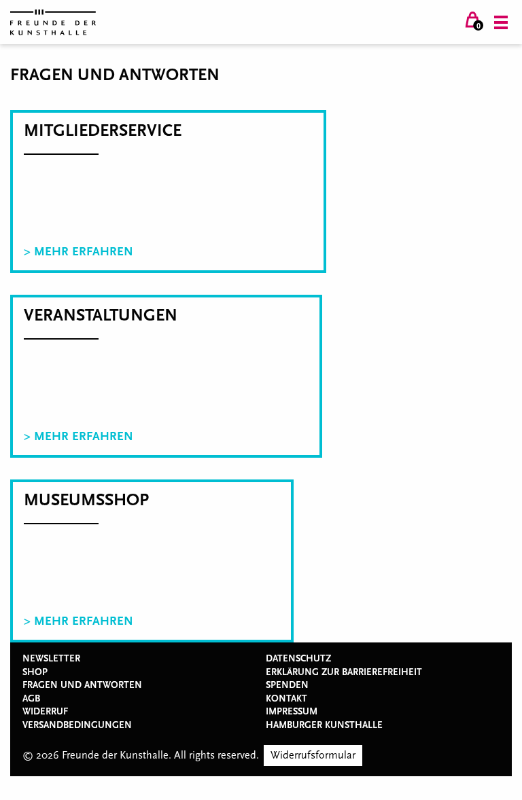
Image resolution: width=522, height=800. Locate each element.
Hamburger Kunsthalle (324, 725)
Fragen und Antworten (82, 685)
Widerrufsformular (313, 755)
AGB (31, 698)
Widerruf (45, 711)
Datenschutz (298, 658)
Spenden (287, 685)
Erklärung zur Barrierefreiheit (344, 672)
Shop (35, 672)
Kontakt (286, 698)
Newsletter (51, 658)
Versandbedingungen (77, 725)
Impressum (291, 711)
